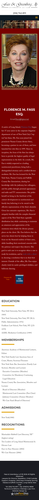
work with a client (30, 254)
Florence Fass (26, 127)
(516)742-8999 (28, 487)
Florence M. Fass (8, 278)
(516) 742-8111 (19, 13)
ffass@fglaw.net (22, 119)
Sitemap (23, 489)
